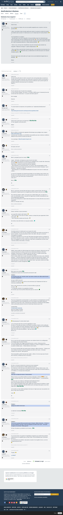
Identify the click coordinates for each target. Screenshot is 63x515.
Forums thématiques (12, 8)
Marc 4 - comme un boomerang (16, 149)
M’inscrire (54, 494)
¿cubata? (13, 455)
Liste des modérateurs (26, 463)
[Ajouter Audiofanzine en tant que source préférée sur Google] (9, 479)
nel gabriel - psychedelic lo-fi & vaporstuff (18, 313)
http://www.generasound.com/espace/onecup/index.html (24, 110)
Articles (6, 13)
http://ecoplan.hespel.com (25, 139)
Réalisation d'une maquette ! (8, 17)
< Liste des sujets (47, 461)
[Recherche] (44, 2)
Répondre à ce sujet (39, 461)
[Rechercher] (20, 71)
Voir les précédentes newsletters (40, 497)
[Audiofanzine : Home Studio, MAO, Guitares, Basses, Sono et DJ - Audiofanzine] (7, 2)
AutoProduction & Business (23, 8)
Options (30, 461)
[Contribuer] (25, 14)
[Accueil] (1, 8)
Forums (5, 8)
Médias (11, 13)
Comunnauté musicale (16, 308)
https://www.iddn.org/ (16, 133)
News (2, 13)
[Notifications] (61, 1)
